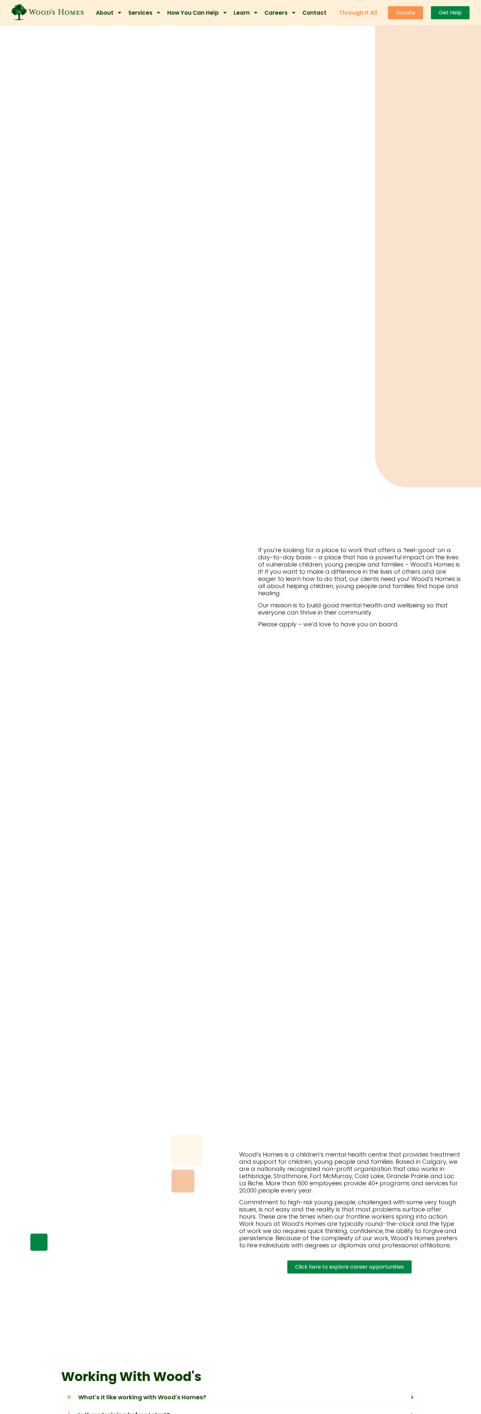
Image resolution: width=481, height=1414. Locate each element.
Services (140, 13)
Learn (242, 13)
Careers (276, 13)
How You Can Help (193, 13)
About (105, 13)
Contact (314, 13)
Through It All (358, 13)
